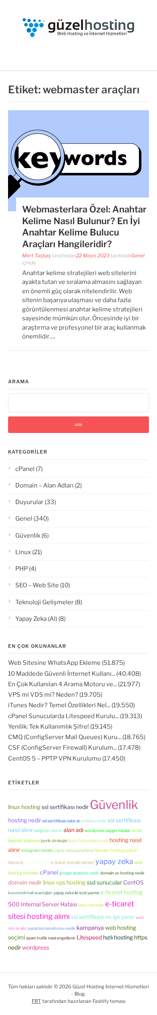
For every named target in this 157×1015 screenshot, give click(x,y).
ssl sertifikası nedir (65, 806)
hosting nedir (24, 820)
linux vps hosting (64, 882)
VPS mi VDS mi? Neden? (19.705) (55, 694)
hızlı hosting (118, 937)
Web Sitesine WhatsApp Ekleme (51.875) (66, 662)
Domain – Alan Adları (44, 485)
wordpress (35, 947)
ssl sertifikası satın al (60, 820)
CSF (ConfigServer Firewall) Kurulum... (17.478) (74, 747)
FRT (36, 1001)
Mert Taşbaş (36, 255)
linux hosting (24, 806)
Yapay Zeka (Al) (36, 618)
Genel (138, 255)
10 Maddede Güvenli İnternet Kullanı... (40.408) (74, 673)
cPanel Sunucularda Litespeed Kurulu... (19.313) (75, 716)
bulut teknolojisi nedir (88, 840)
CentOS (133, 882)
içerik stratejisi (54, 840)
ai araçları (37, 861)
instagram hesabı (37, 850)
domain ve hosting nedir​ (122, 872)
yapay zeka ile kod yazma (76, 892)
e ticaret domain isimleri (72, 862)
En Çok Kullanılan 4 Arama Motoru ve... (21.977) (74, 684)
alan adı (73, 829)
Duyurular (29, 502)
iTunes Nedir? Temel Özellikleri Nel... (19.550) (71, 705)
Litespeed (89, 937)
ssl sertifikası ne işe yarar (102, 916)
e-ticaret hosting (121, 892)
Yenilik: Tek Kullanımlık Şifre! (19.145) (60, 726)
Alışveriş (15, 862)
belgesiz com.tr (48, 830)
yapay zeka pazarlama (73, 850)
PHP (21, 568)
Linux (23, 552)
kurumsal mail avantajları (30, 892)
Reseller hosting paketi (116, 850)
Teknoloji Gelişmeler (44, 602)
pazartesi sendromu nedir (51, 928)
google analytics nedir (79, 872)
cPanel (25, 469)
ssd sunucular (104, 882)
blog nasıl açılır (91, 904)
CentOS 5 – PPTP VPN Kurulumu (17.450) (66, 758)
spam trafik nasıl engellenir (50, 937)
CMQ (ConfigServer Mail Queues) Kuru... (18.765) (76, 737)
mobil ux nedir (93, 820)
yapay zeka (114, 861)
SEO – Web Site (37, 585)
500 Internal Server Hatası (42, 904)
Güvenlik (27, 535)
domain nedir (24, 882)
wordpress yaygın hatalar (107, 830)
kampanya (90, 927)
